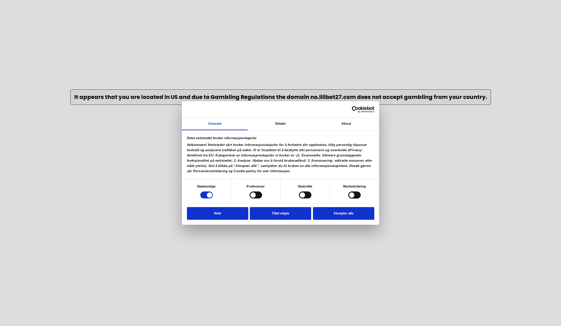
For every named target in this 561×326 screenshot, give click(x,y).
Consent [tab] (214, 123)
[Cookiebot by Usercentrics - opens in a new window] (355, 109)
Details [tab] (280, 123)
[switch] (256, 196)
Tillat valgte (280, 213)
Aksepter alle (343, 213)
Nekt (217, 213)
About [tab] (346, 123)
